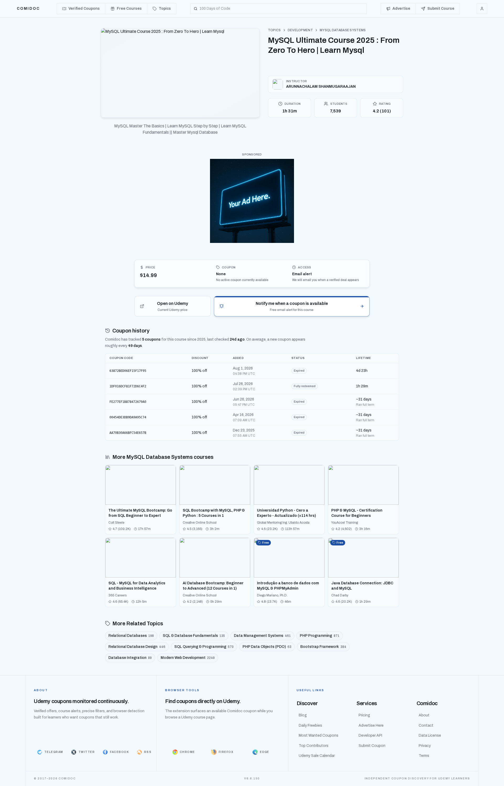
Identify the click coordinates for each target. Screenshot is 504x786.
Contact (426, 725)
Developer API (370, 735)
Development (300, 30)
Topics (274, 30)
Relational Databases (131, 636)
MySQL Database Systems (343, 30)
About (424, 715)
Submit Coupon (372, 746)
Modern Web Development (188, 658)
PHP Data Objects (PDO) (267, 647)
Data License (430, 735)
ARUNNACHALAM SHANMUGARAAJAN (321, 87)
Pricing (364, 715)
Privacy (425, 746)
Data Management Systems (262, 636)
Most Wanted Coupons (318, 735)
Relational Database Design (136, 647)
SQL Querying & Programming (204, 647)
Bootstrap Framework (323, 647)
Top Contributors (313, 746)
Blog (303, 715)
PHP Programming (319, 636)
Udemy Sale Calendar (317, 756)
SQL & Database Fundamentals (194, 636)
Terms (424, 756)
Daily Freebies (310, 725)
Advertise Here (371, 725)
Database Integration (130, 658)
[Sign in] (482, 8)
